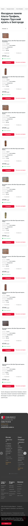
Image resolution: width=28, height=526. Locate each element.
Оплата (18, 491)
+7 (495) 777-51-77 (9, 440)
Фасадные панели (10, 8)
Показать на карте (8, 463)
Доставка (19, 488)
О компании (19, 484)
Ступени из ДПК (12, 491)
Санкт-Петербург (21, 438)
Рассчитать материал (20, 62)
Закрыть (25, 524)
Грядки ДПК (11, 489)
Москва (8, 437)
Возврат (19, 493)
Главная (2, 8)
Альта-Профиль (19, 8)
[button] (24, 453)
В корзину (8, 62)
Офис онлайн (20, 495)
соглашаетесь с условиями (7, 520)
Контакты (19, 486)
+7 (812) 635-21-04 (21, 443)
